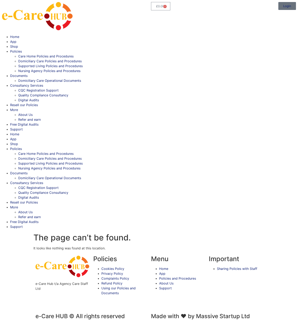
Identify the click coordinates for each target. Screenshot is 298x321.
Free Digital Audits (24, 124)
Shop (14, 46)
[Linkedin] (63, 303)
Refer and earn (29, 119)
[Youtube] (74, 303)
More (14, 110)
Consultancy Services (26, 85)
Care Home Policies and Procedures (46, 56)
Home (14, 37)
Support (16, 129)
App (13, 42)
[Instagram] (52, 303)
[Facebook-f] (40, 303)
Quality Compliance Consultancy (43, 95)
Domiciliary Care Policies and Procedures (50, 61)
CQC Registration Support (38, 90)
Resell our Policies (24, 105)
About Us (25, 115)
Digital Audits (28, 100)
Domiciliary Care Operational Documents (49, 81)
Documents (19, 76)
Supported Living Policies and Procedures (50, 66)
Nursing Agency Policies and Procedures (49, 71)
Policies (16, 51)
